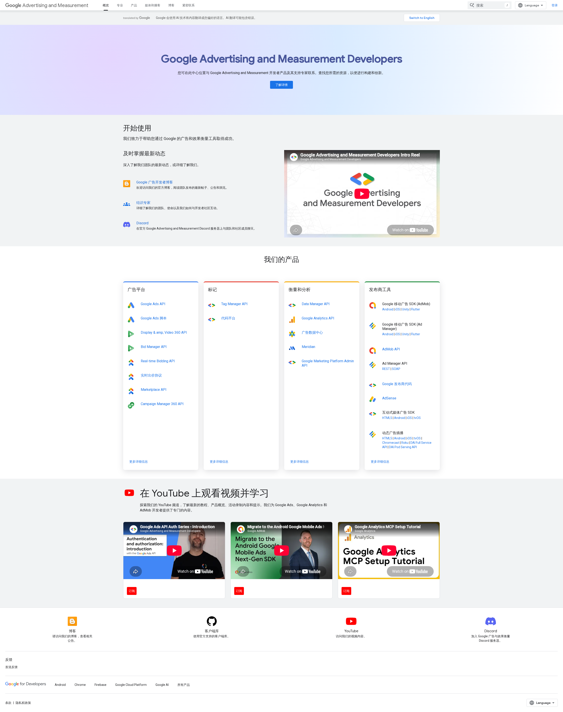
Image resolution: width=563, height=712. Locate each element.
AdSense (389, 398)
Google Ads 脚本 (154, 318)
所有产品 (183, 685)
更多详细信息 (138, 462)
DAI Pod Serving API (403, 447)
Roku (404, 442)
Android (387, 309)
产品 (134, 5)
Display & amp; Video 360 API (164, 332)
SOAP (396, 369)
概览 (106, 5)
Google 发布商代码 (397, 384)
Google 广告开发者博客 (154, 182)
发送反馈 (11, 667)
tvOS (417, 418)
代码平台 (228, 318)
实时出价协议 (151, 375)
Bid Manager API (154, 347)
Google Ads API (153, 304)
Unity (405, 309)
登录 (555, 5)
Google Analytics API (318, 318)
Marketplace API (153, 390)
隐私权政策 (23, 703)
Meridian (308, 347)
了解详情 (281, 85)
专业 (120, 5)
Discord (142, 223)
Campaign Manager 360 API (162, 404)
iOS (397, 309)
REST (386, 369)
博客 (171, 5)
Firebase (100, 685)
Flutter (415, 309)
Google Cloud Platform (131, 685)
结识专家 (143, 203)
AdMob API (391, 349)
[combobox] (490, 5)
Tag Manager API (234, 304)
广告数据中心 (312, 332)
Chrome (80, 685)
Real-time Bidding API (158, 361)
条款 (8, 703)
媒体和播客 (152, 5)
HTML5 (387, 418)
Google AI (162, 685)
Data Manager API (316, 304)
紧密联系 (188, 5)
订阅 (132, 591)
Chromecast (390, 442)
